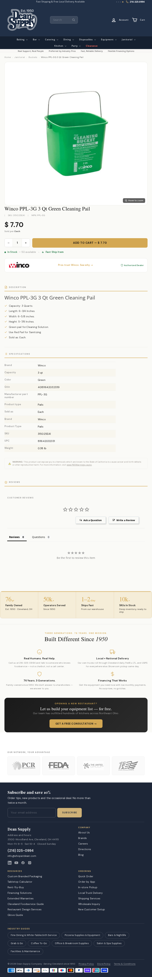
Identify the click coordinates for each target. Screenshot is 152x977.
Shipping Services (89, 898)
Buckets (33, 57)
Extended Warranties (21, 898)
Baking (21, 39)
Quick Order (85, 876)
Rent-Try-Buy (16, 887)
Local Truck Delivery (90, 893)
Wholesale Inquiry (89, 904)
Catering (50, 39)
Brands (82, 838)
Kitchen (59, 45)
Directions (84, 849)
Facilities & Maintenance (25, 951)
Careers (83, 843)
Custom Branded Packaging (25, 876)
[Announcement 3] (120, 1)
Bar (35, 39)
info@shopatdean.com (22, 856)
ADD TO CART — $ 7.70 (90, 243)
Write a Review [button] (125, 520)
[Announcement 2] (118, 1)
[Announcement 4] (122, 2)
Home (7, 57)
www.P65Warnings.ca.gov (79, 465)
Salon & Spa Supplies (109, 943)
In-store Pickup (87, 887)
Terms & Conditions (125, 964)
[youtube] (16, 863)
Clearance (92, 45)
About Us (84, 832)
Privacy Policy (86, 964)
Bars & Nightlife (117, 935)
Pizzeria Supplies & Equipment (82, 935)
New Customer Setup (91, 909)
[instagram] (30, 863)
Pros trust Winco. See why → (75, 265)
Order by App (86, 881)
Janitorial (127, 39)
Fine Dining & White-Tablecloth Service (34, 935)
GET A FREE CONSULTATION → (76, 723)
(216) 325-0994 (21, 851)
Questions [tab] (38, 537)
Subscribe (69, 812)
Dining (67, 39)
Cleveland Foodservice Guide (26, 904)
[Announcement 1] (116, 1)
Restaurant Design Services (25, 909)
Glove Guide (15, 915)
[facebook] (23, 863)
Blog (81, 854)
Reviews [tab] (14, 537)
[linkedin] (10, 863)
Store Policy (103, 964)
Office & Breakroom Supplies (72, 943)
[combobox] (64, 20)
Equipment (107, 39)
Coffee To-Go (39, 943)
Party (75, 45)
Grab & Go (17, 943)
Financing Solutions (20, 893)
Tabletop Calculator (20, 881)
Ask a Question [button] (92, 520)
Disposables (86, 39)
